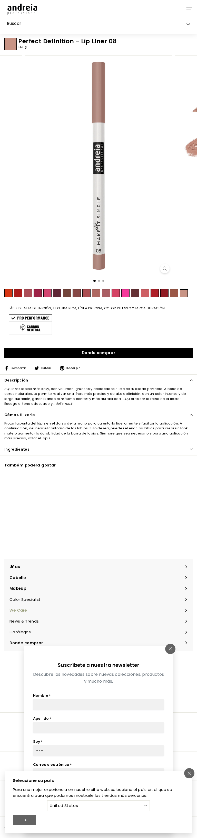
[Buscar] (188, 23)
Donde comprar (98, 352)
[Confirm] (24, 819)
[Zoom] (165, 268)
